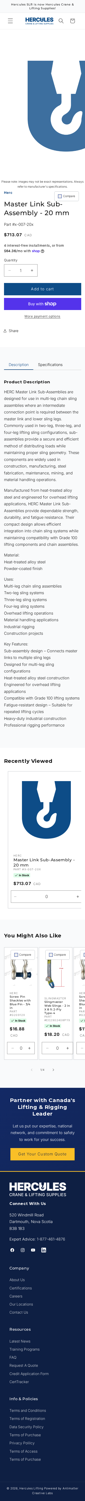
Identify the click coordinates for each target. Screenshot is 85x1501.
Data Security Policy (26, 1427)
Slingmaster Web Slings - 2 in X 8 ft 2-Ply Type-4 (57, 1007)
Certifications (20, 1288)
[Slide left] (31, 1070)
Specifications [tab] (50, 364)
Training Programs (24, 1349)
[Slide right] (53, 1070)
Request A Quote (23, 1365)
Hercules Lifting (31, 1488)
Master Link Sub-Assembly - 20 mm (44, 863)
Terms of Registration (27, 1418)
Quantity (11, 260)
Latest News (19, 1341)
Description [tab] (19, 364)
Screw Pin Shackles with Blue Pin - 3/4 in (20, 1002)
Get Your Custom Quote (42, 1154)
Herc (8, 192)
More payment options (42, 316)
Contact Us (18, 1312)
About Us (17, 1280)
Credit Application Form (29, 1373)
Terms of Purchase (25, 1435)
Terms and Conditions (27, 1410)
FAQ (13, 1357)
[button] (10, 21)
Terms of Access (23, 1451)
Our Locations (21, 1304)
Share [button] (13, 331)
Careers (15, 1296)
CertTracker (19, 1382)
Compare (69, 196)
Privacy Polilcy (22, 1443)
